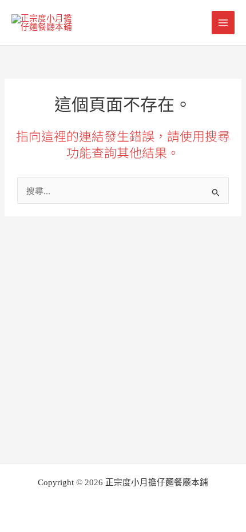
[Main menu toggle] (223, 22)
